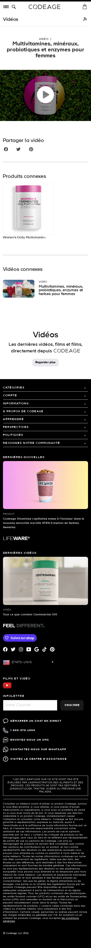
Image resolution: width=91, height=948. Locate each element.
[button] (15, 7)
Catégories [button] (14, 387)
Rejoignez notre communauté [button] (31, 443)
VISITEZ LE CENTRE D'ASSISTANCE (38, 759)
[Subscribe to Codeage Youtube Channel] (7, 688)
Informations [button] (16, 403)
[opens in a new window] (85, 19)
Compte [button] (10, 395)
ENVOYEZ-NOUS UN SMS (29, 740)
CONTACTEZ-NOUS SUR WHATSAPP (38, 749)
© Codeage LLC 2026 (16, 933)
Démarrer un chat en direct (36, 721)
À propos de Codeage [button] (23, 411)
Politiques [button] (13, 435)
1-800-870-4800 (22, 730)
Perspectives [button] (16, 427)
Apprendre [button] (13, 419)
